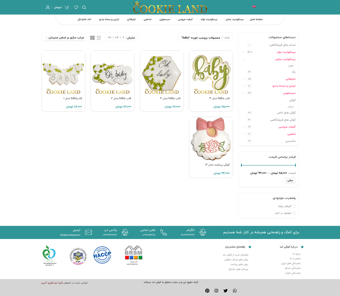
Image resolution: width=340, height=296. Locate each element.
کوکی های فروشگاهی (283, 120)
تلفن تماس (147, 230)
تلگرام (191, 230)
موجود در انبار (283, 213)
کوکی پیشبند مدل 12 (217, 165)
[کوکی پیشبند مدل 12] (211, 139)
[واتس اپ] (124, 232)
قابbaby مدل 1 (73, 98)
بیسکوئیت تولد (286, 52)
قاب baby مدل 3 (170, 98)
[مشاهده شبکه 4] (92, 38)
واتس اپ (110, 230)
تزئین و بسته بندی (284, 86)
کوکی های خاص (286, 113)
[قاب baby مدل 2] (112, 72)
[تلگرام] (201, 232)
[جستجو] (84, 7)
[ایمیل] (87, 232)
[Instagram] (216, 290)
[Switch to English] (254, 7)
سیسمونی (289, 93)
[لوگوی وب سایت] (170, 7)
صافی (290, 180)
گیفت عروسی (287, 127)
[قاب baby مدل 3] (161, 72)
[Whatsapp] (235, 290)
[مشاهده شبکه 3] (99, 38)
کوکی (292, 100)
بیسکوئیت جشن (285, 59)
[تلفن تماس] (162, 232)
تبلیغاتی (291, 79)
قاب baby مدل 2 (121, 98)
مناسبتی (290, 141)
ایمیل (76, 230)
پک (294, 72)
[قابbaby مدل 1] (63, 72)
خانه (227, 38)
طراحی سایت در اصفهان (76, 282)
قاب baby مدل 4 (219, 98)
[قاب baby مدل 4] (211, 72)
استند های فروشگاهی (283, 45)
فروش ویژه (284, 206)
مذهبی (291, 134)
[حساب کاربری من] (48, 7)
